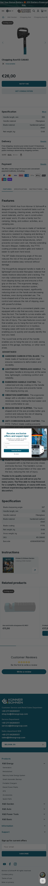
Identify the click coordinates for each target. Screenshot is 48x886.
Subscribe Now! (16, 450)
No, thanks (16, 453)
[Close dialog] (45, 430)
